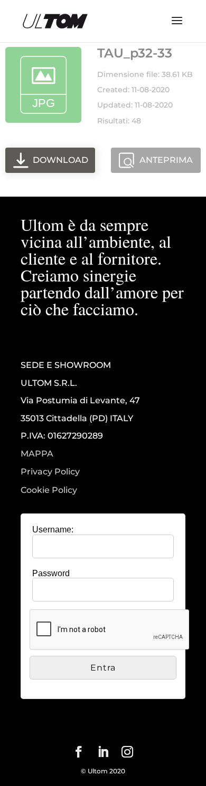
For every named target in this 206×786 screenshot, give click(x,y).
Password (51, 573)
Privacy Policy (50, 472)
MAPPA (37, 454)
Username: (52, 529)
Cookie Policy (49, 490)
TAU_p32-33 (134, 53)
